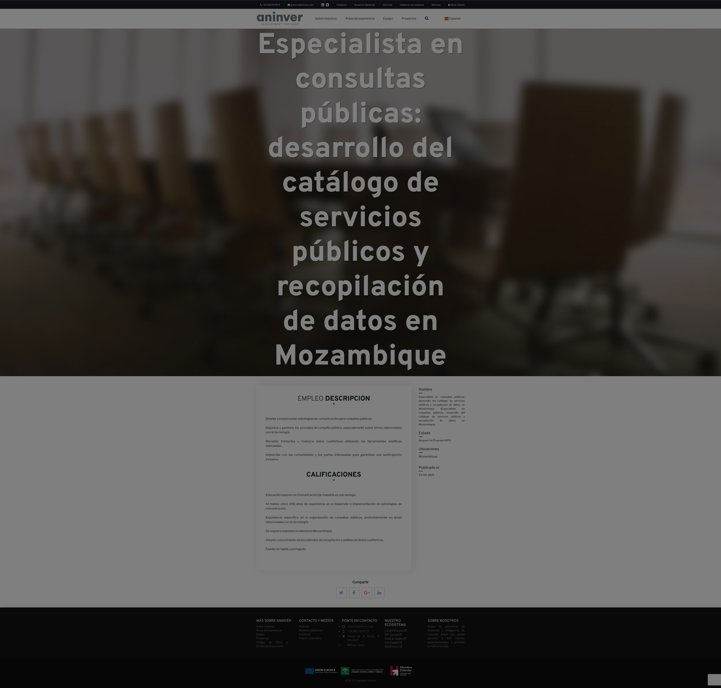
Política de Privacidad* (359, 352)
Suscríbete (362, 361)
